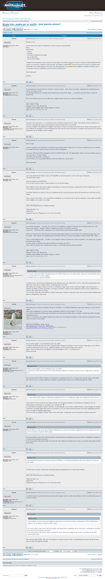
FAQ (92, 13)
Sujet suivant (98, 32)
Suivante (100, 29)
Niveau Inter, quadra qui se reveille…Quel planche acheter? (32, 24)
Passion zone (15, 21)
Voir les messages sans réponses (11, 18)
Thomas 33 (13, 25)
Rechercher (99, 13)
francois (23, 25)
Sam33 (18, 25)
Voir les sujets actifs (25, 18)
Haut (4, 82)
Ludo (27, 25)
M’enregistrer (15, 13)
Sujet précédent (90, 32)
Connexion (7, 13)
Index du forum (7, 21)
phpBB (45, 577)
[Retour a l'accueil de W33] (14, 9)
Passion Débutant (24, 21)
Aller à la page (91, 29)
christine (31, 25)
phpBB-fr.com (56, 578)
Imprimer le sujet (7, 32)
